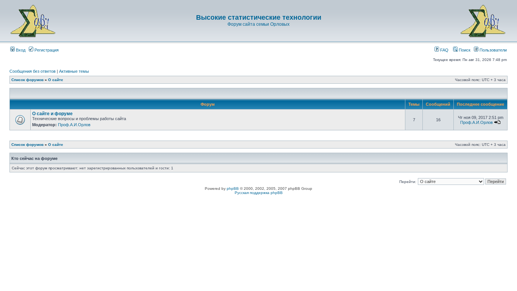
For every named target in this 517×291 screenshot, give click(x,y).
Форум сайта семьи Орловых (258, 24)
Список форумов (27, 80)
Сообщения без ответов (32, 71)
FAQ (443, 50)
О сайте (55, 80)
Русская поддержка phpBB (259, 193)
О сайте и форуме (52, 113)
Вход (20, 50)
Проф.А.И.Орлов (74, 124)
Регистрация (46, 50)
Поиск (464, 50)
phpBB (233, 188)
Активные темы (74, 71)
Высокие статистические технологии (258, 17)
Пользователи (492, 50)
